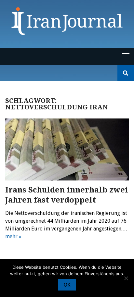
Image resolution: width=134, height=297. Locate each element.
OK (67, 285)
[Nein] (126, 278)
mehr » (13, 236)
